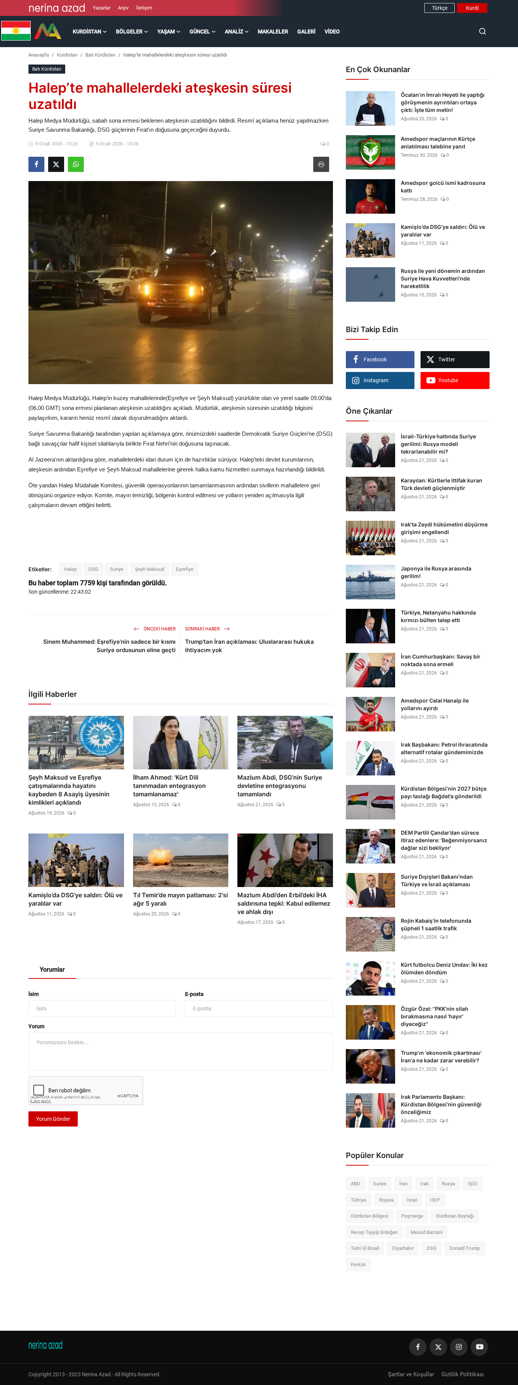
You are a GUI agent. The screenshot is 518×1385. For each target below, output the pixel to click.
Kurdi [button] (472, 8)
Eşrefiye (184, 569)
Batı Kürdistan (100, 55)
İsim (33, 994)
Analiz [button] (234, 31)
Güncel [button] (200, 31)
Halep (70, 569)
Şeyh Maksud (149, 569)
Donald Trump (464, 1248)
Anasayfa (38, 55)
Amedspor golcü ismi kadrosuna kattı (443, 187)
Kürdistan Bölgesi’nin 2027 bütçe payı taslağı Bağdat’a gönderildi (444, 792)
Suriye (116, 569)
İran (403, 1183)
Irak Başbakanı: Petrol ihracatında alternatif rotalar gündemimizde (444, 748)
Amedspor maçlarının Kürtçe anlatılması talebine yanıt (438, 143)
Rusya (448, 1183)
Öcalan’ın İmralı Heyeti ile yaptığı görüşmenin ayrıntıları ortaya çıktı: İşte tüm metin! (443, 102)
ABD (355, 1183)
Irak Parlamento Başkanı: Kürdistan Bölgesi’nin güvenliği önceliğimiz (441, 1104)
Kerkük (358, 1264)
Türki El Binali (365, 1248)
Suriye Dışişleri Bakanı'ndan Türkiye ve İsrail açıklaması (437, 880)
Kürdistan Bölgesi (369, 1216)
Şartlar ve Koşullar (411, 1374)
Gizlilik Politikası (462, 1374)
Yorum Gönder (53, 1119)
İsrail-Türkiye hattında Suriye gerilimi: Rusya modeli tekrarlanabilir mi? (438, 444)
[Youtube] (479, 1347)
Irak (425, 1183)
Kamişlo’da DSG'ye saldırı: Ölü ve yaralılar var (75, 899)
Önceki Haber (159, 629)
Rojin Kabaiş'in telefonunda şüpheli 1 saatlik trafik (436, 924)
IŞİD (472, 1183)
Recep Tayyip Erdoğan (374, 1232)
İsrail (412, 1200)
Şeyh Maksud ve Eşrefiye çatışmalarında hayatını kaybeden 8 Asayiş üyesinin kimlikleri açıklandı (69, 790)
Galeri (306, 31)
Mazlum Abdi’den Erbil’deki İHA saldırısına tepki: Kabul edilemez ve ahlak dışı (283, 903)
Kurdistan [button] (87, 31)
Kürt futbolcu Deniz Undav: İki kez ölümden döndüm (444, 968)
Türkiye (358, 1200)
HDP (435, 1200)
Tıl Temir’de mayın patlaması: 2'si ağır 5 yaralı (180, 899)
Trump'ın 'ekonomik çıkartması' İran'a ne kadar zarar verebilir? (441, 1056)
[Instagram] (459, 1347)
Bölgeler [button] (129, 31)
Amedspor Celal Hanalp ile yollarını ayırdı (435, 704)
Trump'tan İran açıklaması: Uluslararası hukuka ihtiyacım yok (249, 646)
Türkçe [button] (439, 8)
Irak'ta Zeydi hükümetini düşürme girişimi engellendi (444, 528)
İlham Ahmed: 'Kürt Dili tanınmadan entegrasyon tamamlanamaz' (169, 786)
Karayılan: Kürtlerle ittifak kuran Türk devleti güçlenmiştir (441, 484)
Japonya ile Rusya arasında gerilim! (436, 572)
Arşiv (123, 8)
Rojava (386, 1200)
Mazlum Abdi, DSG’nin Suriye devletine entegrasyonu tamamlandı (279, 786)
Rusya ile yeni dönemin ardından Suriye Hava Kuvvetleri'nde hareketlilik (443, 278)
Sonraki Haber (203, 629)
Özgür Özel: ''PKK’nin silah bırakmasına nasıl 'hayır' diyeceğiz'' (434, 1016)
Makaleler (273, 31)
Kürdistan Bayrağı (455, 1216)
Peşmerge (412, 1216)
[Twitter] (438, 1347)
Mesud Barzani (427, 1232)
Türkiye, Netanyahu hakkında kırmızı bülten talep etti (438, 616)
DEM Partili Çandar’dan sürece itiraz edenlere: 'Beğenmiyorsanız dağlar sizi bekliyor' (444, 840)
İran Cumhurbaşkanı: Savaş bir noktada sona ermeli (440, 660)
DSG (93, 569)
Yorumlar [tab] (52, 969)
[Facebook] (418, 1347)
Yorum (36, 1026)
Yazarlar (101, 8)
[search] (483, 31)
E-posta (194, 994)
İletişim (144, 8)
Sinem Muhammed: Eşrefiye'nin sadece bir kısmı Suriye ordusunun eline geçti (109, 646)
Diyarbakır (403, 1248)
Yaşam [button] (166, 31)
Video (332, 31)
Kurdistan (67, 55)
